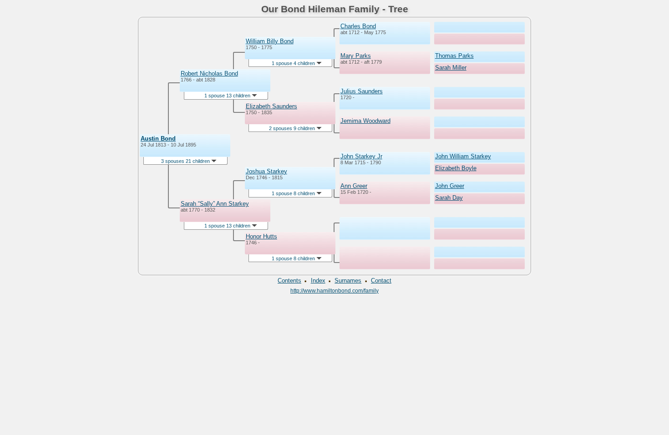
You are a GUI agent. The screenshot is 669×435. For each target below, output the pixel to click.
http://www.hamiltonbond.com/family (334, 290)
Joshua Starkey (266, 171)
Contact (381, 280)
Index (318, 280)
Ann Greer (353, 185)
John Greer (449, 185)
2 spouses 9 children (292, 128)
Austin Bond (158, 138)
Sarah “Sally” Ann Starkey (215, 203)
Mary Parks (355, 55)
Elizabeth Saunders (271, 106)
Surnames (347, 280)
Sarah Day (449, 197)
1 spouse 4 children (294, 63)
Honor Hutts (261, 236)
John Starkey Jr (361, 156)
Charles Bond (358, 26)
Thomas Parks (454, 55)
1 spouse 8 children (294, 193)
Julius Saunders (361, 91)
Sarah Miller (450, 67)
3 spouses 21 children (186, 161)
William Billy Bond (270, 41)
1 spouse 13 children (228, 95)
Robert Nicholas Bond (209, 73)
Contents (289, 280)
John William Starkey (463, 156)
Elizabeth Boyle (455, 168)
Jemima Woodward (365, 120)
